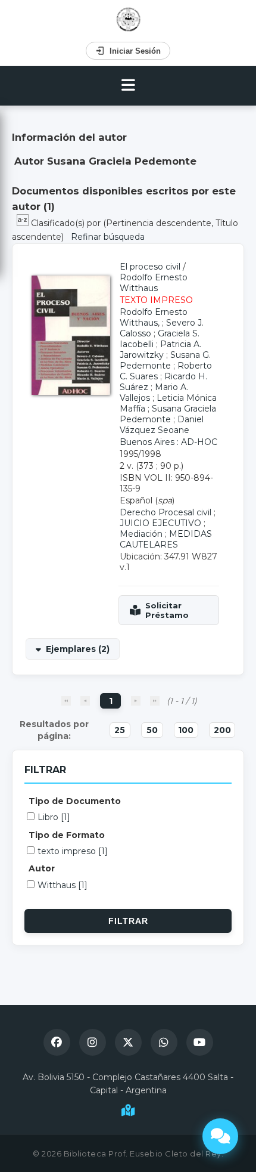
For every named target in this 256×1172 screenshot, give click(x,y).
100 (185, 730)
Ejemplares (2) (78, 649)
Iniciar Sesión (135, 51)
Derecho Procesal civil (165, 512)
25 (119, 730)
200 (222, 730)
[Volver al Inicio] (128, 19)
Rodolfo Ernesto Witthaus (154, 282)
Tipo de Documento (75, 801)
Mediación (141, 533)
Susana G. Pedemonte (165, 360)
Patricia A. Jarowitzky (160, 349)
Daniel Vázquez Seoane (162, 424)
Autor (42, 868)
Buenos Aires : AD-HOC (168, 442)
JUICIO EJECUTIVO (160, 523)
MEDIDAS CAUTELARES (166, 539)
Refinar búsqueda (108, 236)
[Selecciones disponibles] (24, 223)
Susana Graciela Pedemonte (168, 414)
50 (152, 730)
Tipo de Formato (67, 835)
